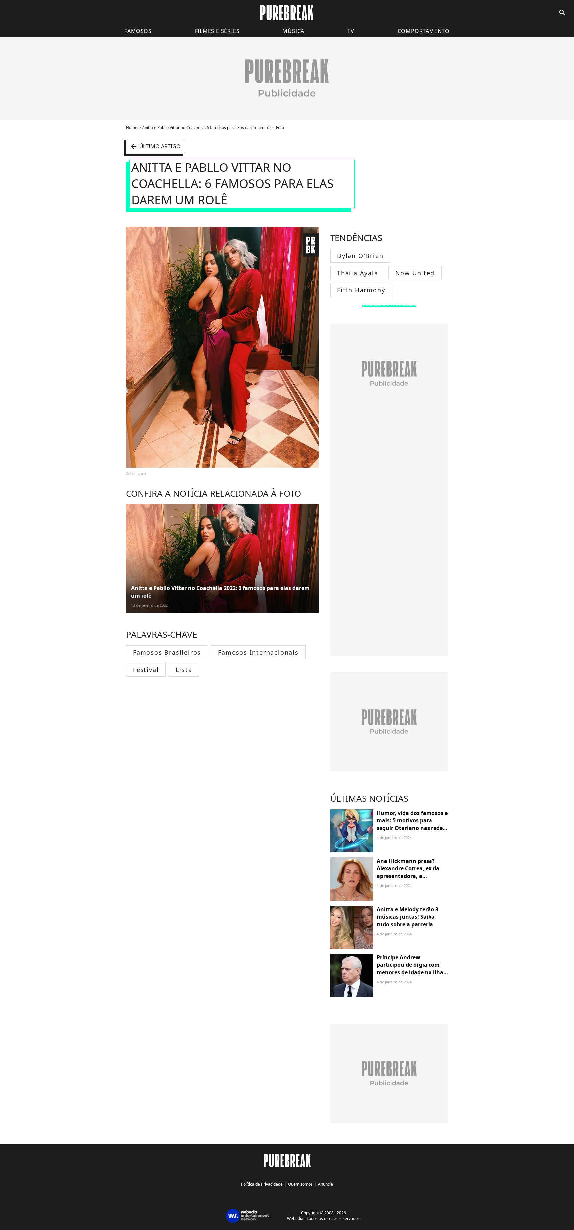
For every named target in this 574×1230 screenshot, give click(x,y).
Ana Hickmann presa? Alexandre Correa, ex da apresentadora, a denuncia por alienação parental (408, 876)
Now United (415, 273)
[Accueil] (287, 12)
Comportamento (424, 31)
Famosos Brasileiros (167, 652)
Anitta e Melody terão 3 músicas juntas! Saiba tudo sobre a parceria (407, 917)
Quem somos (300, 1184)
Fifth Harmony (361, 290)
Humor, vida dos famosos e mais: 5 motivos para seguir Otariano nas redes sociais (412, 824)
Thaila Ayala (357, 273)
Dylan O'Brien (360, 256)
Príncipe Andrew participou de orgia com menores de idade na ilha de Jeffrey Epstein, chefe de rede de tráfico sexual (412, 972)
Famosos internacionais (258, 652)
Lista (184, 670)
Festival (146, 670)
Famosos (138, 31)
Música (293, 31)
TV (350, 31)
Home (131, 127)
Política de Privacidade (262, 1184)
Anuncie (325, 1184)
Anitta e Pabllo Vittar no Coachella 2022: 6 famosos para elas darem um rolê (220, 591)
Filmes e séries (217, 31)
